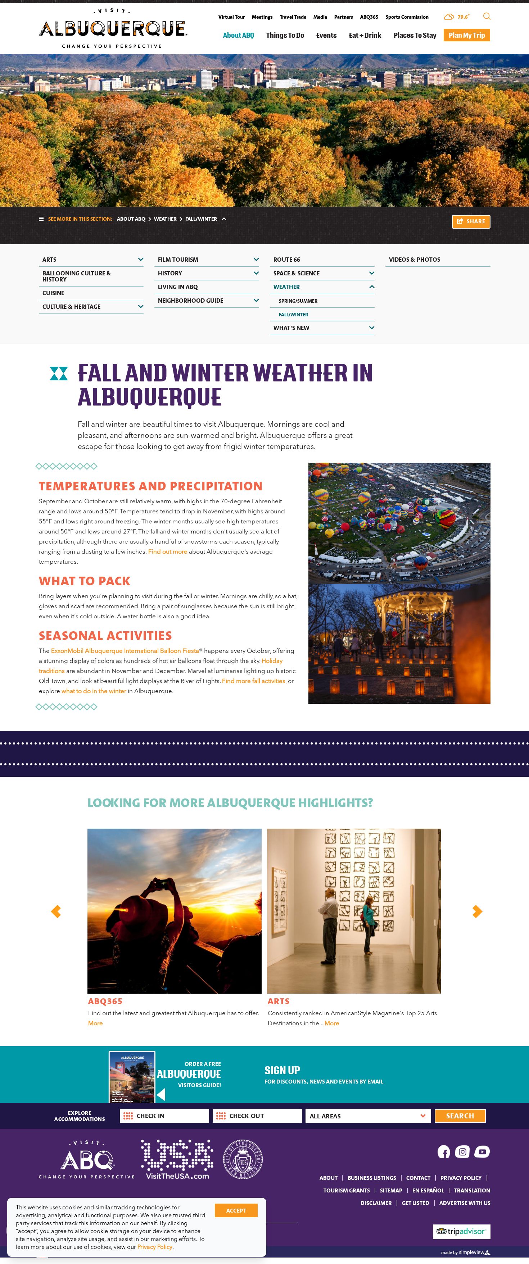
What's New (291, 328)
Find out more (167, 551)
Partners (343, 17)
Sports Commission (407, 17)
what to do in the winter (94, 691)
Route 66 (286, 260)
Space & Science (296, 273)
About (329, 1177)
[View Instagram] (462, 1153)
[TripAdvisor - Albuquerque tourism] (462, 1231)
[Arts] (354, 911)
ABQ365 (369, 17)
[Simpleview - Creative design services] (465, 1252)
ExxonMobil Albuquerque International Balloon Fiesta (125, 650)
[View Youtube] (482, 1153)
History (170, 273)
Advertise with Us (464, 1202)
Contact (418, 1177)
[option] (173, 929)
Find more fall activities (253, 680)
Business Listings (372, 1177)
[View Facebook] (444, 1153)
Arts (49, 260)
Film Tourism (178, 260)
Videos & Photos (414, 260)
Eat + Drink (365, 35)
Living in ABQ (178, 287)
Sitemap (391, 1190)
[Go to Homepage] (113, 27)
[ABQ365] (174, 911)
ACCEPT (236, 1210)
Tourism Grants (347, 1190)
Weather (165, 218)
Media (320, 17)
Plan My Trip (467, 35)
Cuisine (53, 293)
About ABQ (238, 35)
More (95, 1023)
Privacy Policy (461, 1177)
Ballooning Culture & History (76, 276)
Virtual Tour (231, 17)
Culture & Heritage (71, 307)
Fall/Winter (293, 314)
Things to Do (285, 35)
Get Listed (415, 1202)
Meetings (262, 17)
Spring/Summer (298, 300)
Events (326, 35)
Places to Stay (415, 35)
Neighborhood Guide (190, 300)
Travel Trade (293, 17)
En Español (428, 1190)
